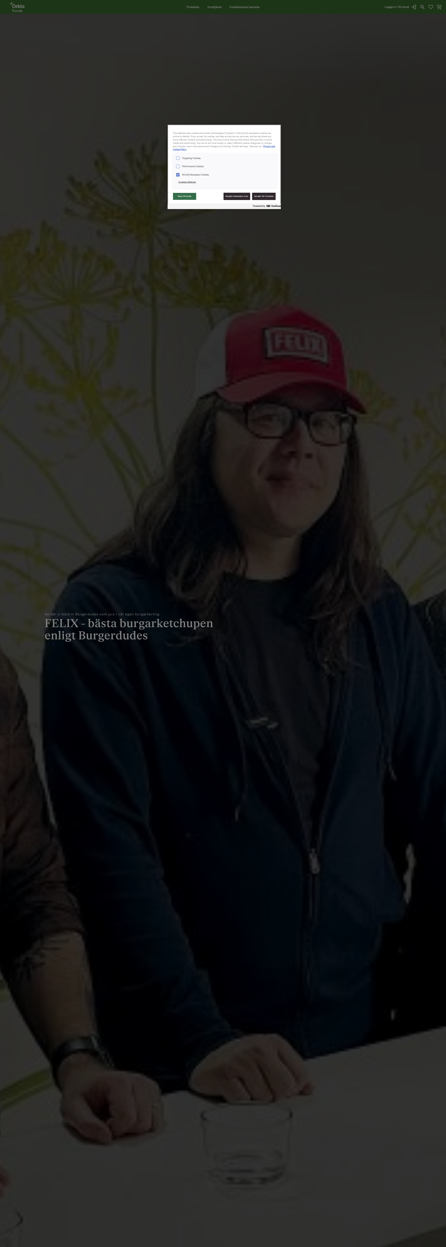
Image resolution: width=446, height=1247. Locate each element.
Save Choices (184, 196)
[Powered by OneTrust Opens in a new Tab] (266, 207)
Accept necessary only (236, 196)
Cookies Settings (187, 182)
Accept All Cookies (264, 196)
